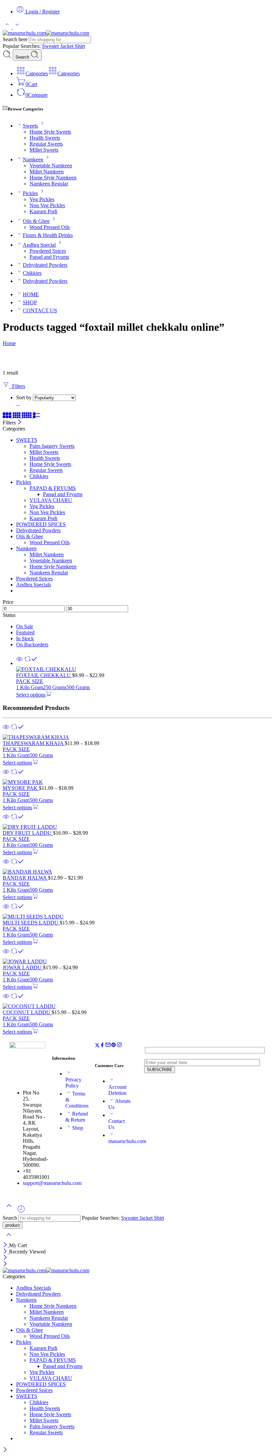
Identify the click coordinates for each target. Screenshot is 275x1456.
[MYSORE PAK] (137, 782)
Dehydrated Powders (45, 265)
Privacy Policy (73, 1082)
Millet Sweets (44, 150)
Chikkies (32, 273)
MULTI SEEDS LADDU (31, 922)
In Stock (25, 638)
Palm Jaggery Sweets (52, 446)
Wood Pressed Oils (50, 227)
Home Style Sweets (50, 132)
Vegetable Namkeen (51, 165)
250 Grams (54, 687)
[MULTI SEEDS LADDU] (137, 917)
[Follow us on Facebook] (102, 1046)
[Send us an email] (108, 1046)
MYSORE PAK (21, 788)
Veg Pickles (42, 199)
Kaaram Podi (43, 211)
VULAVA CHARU (51, 500)
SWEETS (26, 440)
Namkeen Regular (49, 183)
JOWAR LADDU (23, 967)
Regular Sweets (46, 144)
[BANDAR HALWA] (137, 872)
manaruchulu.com (127, 1141)
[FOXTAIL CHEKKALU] (144, 669)
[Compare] (31, 663)
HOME (31, 294)
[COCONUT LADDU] (137, 1006)
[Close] (19, 422)
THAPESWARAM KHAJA (34, 743)
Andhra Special (39, 245)
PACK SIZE (29, 681)
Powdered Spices (48, 251)
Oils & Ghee (36, 221)
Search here (16, 39)
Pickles (30, 193)
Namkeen (33, 159)
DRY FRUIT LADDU (28, 833)
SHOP (30, 302)
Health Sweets (45, 138)
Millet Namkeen (47, 171)
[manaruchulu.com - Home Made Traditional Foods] (46, 33)
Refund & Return (76, 1117)
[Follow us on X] (97, 1046)
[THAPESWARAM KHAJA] (137, 737)
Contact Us (116, 1124)
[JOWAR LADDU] (137, 962)
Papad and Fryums (49, 257)
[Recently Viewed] (21, 1211)
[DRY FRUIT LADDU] (137, 827)
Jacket (67, 46)
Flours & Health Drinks (48, 235)
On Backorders (32, 644)
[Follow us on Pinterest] (113, 1046)
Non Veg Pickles (47, 205)
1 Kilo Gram (29, 687)
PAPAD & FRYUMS (53, 488)
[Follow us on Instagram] (119, 1046)
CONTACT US (40, 310)
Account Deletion (117, 1090)
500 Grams (78, 687)
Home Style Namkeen (53, 177)
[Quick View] (19, 663)
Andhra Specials (33, 584)
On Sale (24, 626)
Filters (17, 386)
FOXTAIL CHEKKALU (44, 675)
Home (9, 343)
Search (23, 57)
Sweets (30, 126)
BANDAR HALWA (25, 878)
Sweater (51, 46)
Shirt (80, 46)
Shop (77, 1128)
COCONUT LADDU (27, 1012)
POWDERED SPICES (41, 524)
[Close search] (9, 1239)
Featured (25, 632)
